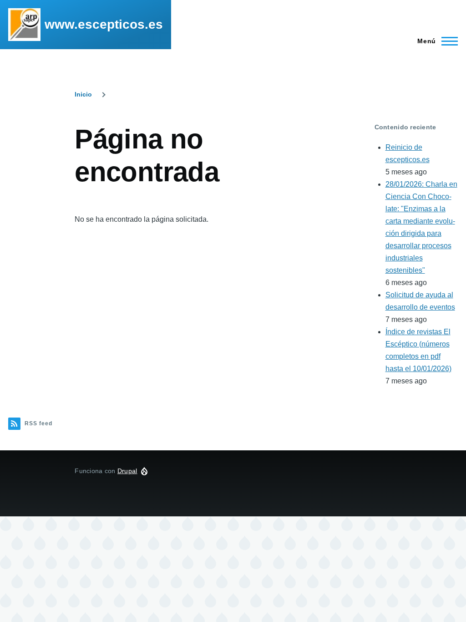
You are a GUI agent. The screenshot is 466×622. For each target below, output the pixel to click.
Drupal (127, 470)
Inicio (83, 94)
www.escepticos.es (104, 24)
